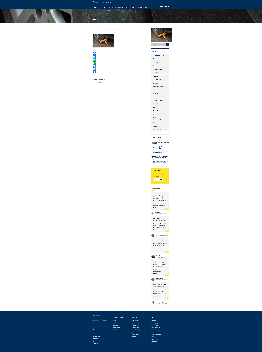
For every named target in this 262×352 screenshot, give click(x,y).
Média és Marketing (117, 327)
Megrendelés (133, 7)
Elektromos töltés (135, 320)
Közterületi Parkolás (155, 322)
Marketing (155, 97)
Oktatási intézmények (158, 100)
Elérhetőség (95, 340)
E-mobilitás (156, 62)
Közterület (155, 93)
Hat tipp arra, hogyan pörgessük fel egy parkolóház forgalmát (159, 151)
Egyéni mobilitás (157, 69)
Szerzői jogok (96, 341)
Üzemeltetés (156, 126)
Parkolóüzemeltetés (158, 110)
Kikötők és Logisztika (158, 86)
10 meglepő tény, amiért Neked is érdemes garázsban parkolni (159, 162)
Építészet (155, 72)
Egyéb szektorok (154, 341)
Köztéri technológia (136, 325)
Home (94, 14)
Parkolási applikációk (136, 330)
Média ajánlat (96, 338)
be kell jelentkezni (109, 83)
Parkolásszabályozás (136, 322)
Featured (155, 76)
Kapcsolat (159, 179)
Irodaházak (156, 83)
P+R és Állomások (155, 323)
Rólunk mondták (96, 336)
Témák (108, 7)
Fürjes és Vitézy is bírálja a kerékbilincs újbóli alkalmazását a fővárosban (160, 142)
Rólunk (140, 7)
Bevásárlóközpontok (158, 55)
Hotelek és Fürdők (155, 330)
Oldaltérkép (95, 343)
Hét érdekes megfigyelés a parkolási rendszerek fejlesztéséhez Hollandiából (158, 147)
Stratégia (155, 122)
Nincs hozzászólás (145, 30)
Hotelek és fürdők (157, 79)
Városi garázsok (157, 129)
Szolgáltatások (116, 7)
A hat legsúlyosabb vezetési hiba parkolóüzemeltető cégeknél (159, 157)
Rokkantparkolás (135, 323)
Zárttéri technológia (136, 327)
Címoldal (95, 7)
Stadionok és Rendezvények (157, 118)
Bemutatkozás (96, 332)
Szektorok (102, 7)
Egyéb (154, 65)
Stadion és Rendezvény (156, 334)
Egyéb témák (134, 336)
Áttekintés (153, 320)
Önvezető (155, 104)
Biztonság (155, 58)
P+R (154, 107)
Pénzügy (114, 322)
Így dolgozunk (96, 334)
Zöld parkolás (135, 332)
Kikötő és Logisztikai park (156, 339)
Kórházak (155, 90)
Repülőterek (156, 114)
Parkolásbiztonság (136, 329)
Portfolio (125, 7)
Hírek (145, 7)
